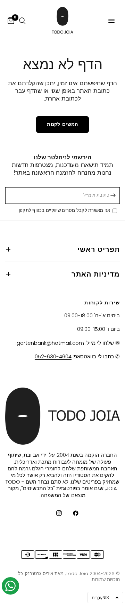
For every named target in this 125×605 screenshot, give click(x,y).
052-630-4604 (53, 356)
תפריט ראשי (98, 249)
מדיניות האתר (96, 274)
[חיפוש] (22, 21)
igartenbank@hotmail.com (50, 343)
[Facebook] (70, 513)
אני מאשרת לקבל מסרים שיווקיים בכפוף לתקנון (65, 211)
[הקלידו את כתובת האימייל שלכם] (113, 195)
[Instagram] (54, 513)
